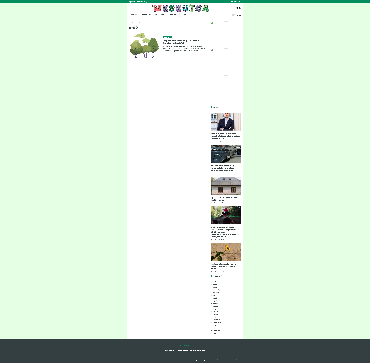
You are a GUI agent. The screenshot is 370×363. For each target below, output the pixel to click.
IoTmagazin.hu (183, 350)
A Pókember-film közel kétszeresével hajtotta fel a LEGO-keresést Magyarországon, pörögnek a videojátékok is (225, 232)
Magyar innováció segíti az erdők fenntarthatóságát (181, 41)
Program (215, 317)
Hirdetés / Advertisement (221, 360)
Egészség (215, 284)
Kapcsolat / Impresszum (203, 360)
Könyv (214, 309)
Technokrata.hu (170, 350)
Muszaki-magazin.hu (197, 350)
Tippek (215, 328)
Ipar (213, 295)
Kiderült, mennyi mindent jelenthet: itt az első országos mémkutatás (225, 135)
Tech (214, 325)
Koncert (215, 303)
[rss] (240, 8)
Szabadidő (167, 37)
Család (214, 282)
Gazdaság (215, 290)
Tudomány (216, 330)
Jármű (214, 298)
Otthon (215, 314)
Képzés (215, 301)
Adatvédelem (236, 360)
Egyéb (214, 287)
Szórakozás (216, 322)
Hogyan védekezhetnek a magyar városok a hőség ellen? (223, 266)
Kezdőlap (132, 23)
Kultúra (215, 311)
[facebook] (237, 8)
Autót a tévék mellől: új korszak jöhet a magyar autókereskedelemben (222, 167)
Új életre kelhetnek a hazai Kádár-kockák (224, 198)
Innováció (216, 292)
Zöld (214, 333)
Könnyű (215, 306)
